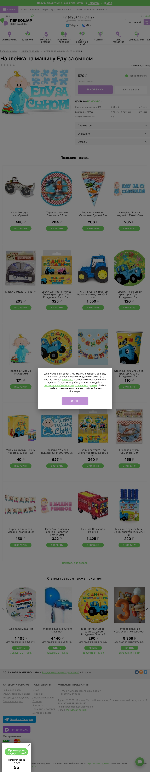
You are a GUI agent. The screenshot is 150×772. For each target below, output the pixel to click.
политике (67, 379)
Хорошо (75, 401)
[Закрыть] (29, 745)
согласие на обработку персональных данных (70, 385)
